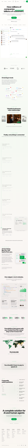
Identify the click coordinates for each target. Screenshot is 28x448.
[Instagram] (23, 447)
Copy (16, 284)
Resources (9, 1)
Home (2, 1)
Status (7, 438)
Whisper (14, 53)
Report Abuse (24, 435)
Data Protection (24, 433)
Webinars (8, 436)
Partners (13, 436)
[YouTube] (25, 447)
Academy (8, 435)
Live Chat (3, 432)
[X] (20, 447)
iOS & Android (19, 435)
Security (23, 434)
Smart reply (18, 53)
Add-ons (13, 1)
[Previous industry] (3, 119)
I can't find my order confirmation (13, 31)
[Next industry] (25, 119)
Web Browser (18, 432)
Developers (8, 437)
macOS (18, 434)
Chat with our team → (4, 396)
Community (8, 439)
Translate (13, 437)
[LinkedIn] (21, 447)
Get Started (14, 17)
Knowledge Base (3, 436)
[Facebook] (18, 447)
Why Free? (15, 1)
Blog (7, 434)
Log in (24, 1)
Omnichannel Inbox (3, 433)
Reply (11, 53)
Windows (18, 433)
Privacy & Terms (24, 432)
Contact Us (13, 438)
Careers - (13, 433)
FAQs (7, 433)
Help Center (8, 432)
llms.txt (13, 439)
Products (5, 1)
